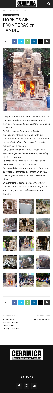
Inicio (5, 10)
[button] (4, 4)
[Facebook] (14, 41)
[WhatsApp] (27, 41)
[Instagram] (26, 386)
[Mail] (34, 386)
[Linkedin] (34, 41)
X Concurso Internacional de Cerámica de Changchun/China (11, 324)
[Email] (40, 41)
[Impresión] (47, 41)
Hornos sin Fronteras (18, 10)
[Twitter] (21, 41)
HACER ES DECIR (42, 319)
